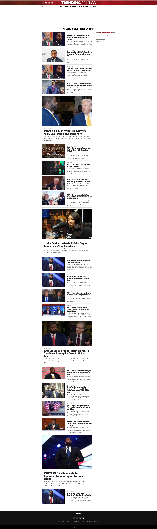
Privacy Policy (96, 521)
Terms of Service (89, 521)
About (59, 521)
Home (61, 7)
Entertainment (73, 7)
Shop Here (94, 7)
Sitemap (68, 521)
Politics (66, 7)
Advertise (63, 521)
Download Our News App (84, 7)
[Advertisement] (78, 17)
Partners (82, 521)
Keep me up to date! (99, 41)
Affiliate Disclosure (75, 521)
